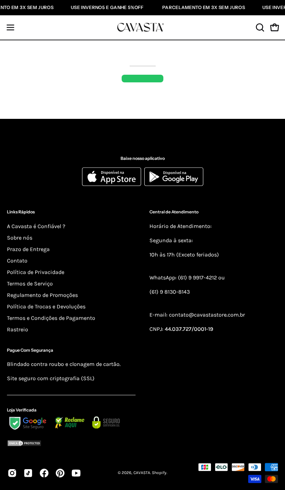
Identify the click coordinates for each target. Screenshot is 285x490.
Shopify (159, 473)
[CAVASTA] (142, 27)
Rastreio (17, 329)
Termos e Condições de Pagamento (51, 318)
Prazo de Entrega (28, 249)
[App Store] (113, 184)
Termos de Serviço (30, 283)
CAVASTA (141, 473)
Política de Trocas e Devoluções (46, 306)
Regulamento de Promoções (42, 295)
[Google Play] (173, 184)
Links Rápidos (21, 212)
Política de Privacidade (35, 272)
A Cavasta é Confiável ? (36, 226)
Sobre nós (19, 237)
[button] (259, 27)
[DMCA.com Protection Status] (71, 444)
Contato (17, 260)
